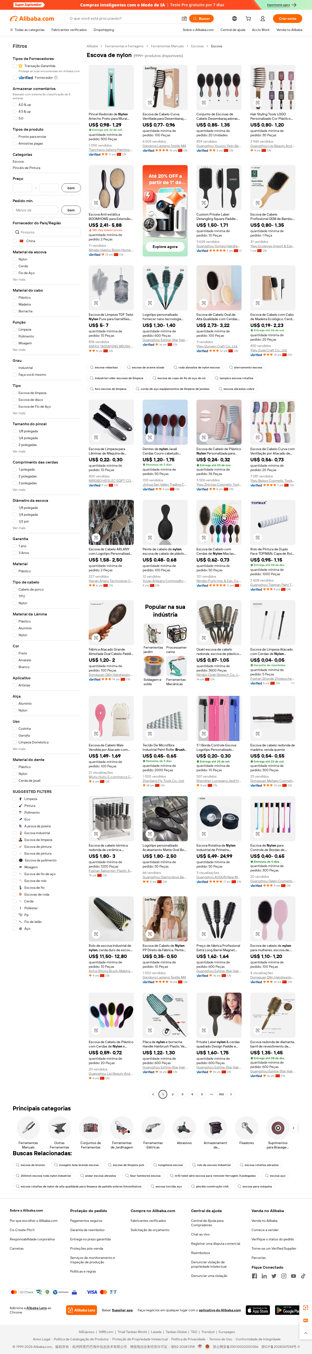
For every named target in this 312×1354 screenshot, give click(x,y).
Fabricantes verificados (148, 1221)
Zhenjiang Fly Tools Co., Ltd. (163, 781)
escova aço (277, 1175)
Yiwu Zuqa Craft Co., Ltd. (268, 350)
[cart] (249, 19)
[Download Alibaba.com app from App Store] (258, 1310)
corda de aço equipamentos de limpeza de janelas (175, 389)
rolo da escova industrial (214, 1165)
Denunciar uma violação (209, 1276)
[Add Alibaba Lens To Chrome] (81, 1310)
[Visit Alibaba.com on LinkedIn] (264, 1276)
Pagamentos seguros (86, 1221)
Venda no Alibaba (264, 1221)
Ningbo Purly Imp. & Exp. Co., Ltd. (219, 581)
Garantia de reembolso (87, 1230)
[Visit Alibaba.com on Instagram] (284, 1276)
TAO (194, 1332)
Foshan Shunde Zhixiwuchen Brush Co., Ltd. (272, 679)
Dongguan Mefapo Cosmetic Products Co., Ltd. (272, 781)
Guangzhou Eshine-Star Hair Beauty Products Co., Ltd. (165, 340)
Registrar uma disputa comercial (215, 1243)
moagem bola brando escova (79, 1165)
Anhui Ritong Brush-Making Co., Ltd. (111, 971)
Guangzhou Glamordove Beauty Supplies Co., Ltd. (165, 877)
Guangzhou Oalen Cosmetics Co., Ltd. (272, 881)
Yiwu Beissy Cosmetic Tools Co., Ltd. (272, 481)
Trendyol (207, 1332)
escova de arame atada (148, 367)
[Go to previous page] (153, 1094)
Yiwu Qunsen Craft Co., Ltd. (217, 346)
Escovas (197, 46)
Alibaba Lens (36, 1308)
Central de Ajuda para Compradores (207, 1223)
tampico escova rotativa (236, 378)
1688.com (105, 1332)
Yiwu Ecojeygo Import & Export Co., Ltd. (272, 246)
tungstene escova (170, 1165)
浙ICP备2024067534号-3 (280, 1347)
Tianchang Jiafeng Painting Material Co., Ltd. (111, 150)
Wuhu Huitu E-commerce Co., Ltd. (111, 777)
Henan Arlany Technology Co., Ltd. (111, 581)
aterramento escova (248, 367)
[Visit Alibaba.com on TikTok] (303, 1276)
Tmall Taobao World (132, 1332)
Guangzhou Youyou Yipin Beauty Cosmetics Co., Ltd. (219, 146)
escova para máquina (257, 1186)
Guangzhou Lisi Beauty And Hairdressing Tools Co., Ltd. (272, 146)
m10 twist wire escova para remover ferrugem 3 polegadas (215, 1175)
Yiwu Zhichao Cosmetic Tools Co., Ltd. (219, 484)
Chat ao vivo (200, 1234)
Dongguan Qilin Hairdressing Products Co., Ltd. (111, 675)
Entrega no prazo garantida (90, 1239)
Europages (227, 1332)
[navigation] (47, 571)
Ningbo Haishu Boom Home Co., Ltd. (111, 250)
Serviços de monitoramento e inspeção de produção (92, 1260)
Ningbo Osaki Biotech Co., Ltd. (219, 675)
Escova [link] (216, 46)
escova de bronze (33, 1165)
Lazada (156, 1332)
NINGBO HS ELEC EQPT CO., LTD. (111, 481)
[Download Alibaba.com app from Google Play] (288, 1310)
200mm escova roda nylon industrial (46, 1175)
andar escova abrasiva (100, 1175)
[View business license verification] (200, 1346)
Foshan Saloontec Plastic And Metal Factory (111, 871)
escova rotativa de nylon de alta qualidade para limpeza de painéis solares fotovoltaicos (81, 1186)
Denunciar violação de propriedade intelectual (208, 1264)
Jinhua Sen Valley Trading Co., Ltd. (165, 484)
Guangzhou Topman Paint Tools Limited (272, 585)
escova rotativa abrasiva (262, 1165)
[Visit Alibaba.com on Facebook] (254, 1276)
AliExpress (86, 1332)
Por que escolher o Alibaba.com (34, 1221)
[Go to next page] (231, 1094)
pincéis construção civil (212, 1186)
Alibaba (92, 46)
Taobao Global (176, 1332)
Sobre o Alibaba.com (26, 1210)
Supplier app (122, 1310)
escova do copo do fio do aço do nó (181, 378)
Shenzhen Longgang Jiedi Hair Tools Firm (219, 781)
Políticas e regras (83, 1271)
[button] (184, 18)
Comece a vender (265, 1230)
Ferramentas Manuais (167, 46)
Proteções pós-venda (86, 1248)
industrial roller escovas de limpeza (119, 378)
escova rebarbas (106, 367)
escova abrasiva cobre (239, 389)
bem (71, 188)
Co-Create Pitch (22, 1230)
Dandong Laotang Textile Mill (164, 146)
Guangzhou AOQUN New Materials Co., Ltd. (219, 877)
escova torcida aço (169, 1186)
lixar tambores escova (145, 1175)
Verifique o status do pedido (273, 1239)
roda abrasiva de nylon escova (199, 367)
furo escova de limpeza (111, 389)
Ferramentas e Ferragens (124, 46)
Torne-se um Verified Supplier (274, 1248)
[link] (305, 1307)
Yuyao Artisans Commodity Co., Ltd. (165, 581)
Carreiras (17, 1248)
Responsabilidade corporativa (32, 1239)
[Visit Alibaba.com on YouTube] (293, 1276)
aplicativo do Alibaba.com (220, 1310)
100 (221, 1094)
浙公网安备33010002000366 (235, 1347)
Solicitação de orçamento (150, 1230)
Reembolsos (200, 1253)
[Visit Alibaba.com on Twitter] (274, 1276)
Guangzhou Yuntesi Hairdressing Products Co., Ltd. (219, 246)
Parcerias (259, 1258)
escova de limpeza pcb (128, 1165)
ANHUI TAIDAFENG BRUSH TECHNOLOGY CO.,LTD (111, 346)
